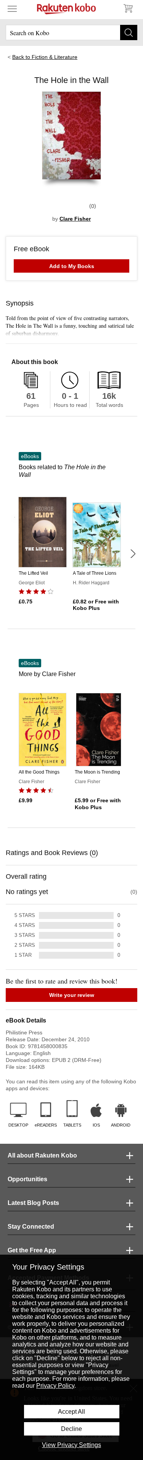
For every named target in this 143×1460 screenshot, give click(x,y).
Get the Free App (32, 1250)
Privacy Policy (55, 1385)
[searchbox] (71, 32)
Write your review (71, 995)
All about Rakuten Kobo (42, 1155)
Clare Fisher (75, 219)
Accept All (71, 1411)
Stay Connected (31, 1226)
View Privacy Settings (71, 1445)
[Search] (128, 32)
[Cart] (127, 8)
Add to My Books (71, 266)
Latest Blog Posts (33, 1203)
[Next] (132, 554)
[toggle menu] (12, 8)
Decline (71, 1429)
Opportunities (27, 1179)
